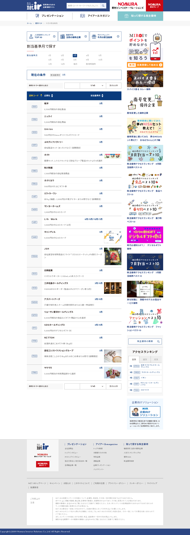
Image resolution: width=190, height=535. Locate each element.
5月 (100, 56)
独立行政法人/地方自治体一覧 (76, 461)
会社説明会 (69, 449)
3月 (74, 56)
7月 (62, 60)
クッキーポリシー (136, 483)
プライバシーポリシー (117, 483)
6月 (49, 60)
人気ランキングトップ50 (132, 453)
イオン (143, 378)
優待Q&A (127, 457)
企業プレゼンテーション (102, 465)
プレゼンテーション (77, 444)
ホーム (29, 23)
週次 (145, 360)
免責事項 (34, 488)
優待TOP (38, 23)
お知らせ (67, 483)
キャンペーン (55, 483)
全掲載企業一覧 (71, 465)
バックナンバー (98, 469)
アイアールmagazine (107, 444)
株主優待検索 (129, 461)
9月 (87, 60)
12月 (63, 64)
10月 (100, 60)
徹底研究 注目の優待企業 (133, 449)
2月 (62, 56)
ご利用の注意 (99, 483)
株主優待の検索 (145, 342)
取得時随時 (91, 64)
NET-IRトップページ (37, 483)
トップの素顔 (98, 449)
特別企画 (96, 457)
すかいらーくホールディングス (149, 384)
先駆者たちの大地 (100, 453)
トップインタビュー (71, 453)
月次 (156, 360)
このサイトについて (82, 483)
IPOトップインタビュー (73, 457)
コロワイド (145, 390)
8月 (75, 60)
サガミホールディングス (151, 372)
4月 (87, 56)
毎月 (75, 64)
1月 (49, 56)
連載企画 (96, 461)
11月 (50, 64)
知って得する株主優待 (137, 444)
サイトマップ (152, 483)
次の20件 (113, 86)
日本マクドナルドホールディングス (150, 366)
